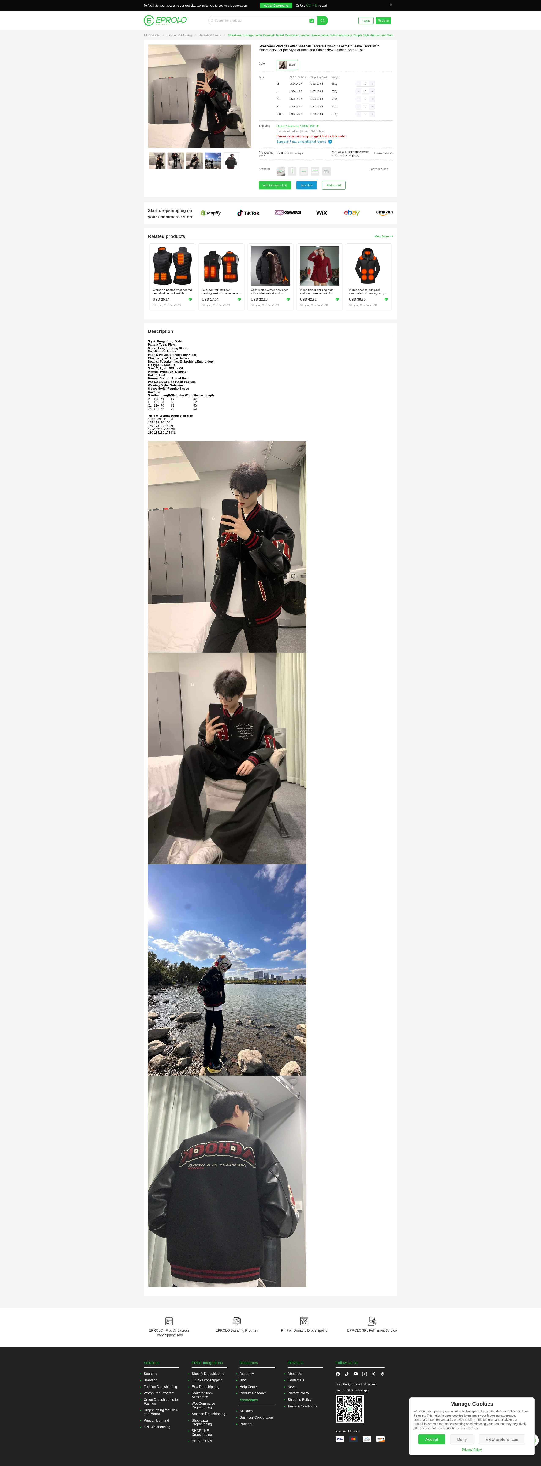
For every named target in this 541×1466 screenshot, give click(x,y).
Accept (431, 1439)
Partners (246, 1424)
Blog (243, 1380)
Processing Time (266, 154)
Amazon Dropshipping (208, 1414)
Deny (462, 1439)
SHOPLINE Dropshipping (202, 1432)
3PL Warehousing (157, 1427)
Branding (265, 168)
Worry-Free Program (159, 1393)
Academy (247, 1373)
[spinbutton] (365, 84)
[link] (152, 35)
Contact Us (296, 1380)
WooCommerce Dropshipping (203, 1405)
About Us (295, 1373)
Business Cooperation (256, 1417)
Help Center (249, 1387)
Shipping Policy (299, 1399)
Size (261, 77)
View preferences (502, 1439)
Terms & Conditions (302, 1406)
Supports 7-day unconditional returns (302, 141)
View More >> (384, 236)
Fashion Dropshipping (160, 1387)
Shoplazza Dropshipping (202, 1422)
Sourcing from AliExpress (202, 1395)
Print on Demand (156, 1420)
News (292, 1387)
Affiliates (246, 1411)
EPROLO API (202, 1441)
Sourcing (150, 1373)
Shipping (264, 125)
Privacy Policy (472, 1449)
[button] (358, 83)
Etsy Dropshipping (205, 1387)
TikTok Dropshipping (207, 1380)
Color (262, 63)
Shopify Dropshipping (208, 1373)
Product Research (253, 1393)
